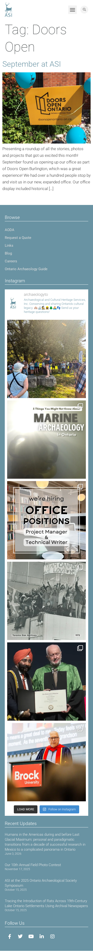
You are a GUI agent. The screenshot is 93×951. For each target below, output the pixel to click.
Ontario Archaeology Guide (26, 269)
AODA (9, 230)
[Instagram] (52, 936)
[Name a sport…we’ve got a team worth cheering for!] (46, 601)
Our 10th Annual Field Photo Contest (33, 865)
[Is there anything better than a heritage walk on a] (46, 359)
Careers (11, 261)
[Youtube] (31, 936)
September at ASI (31, 64)
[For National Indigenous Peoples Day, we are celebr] (46, 762)
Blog (8, 253)
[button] (72, 9)
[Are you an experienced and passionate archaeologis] (46, 520)
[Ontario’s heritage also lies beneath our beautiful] (46, 439)
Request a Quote (18, 238)
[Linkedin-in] (41, 936)
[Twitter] (20, 936)
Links (9, 245)
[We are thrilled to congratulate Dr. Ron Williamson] (46, 681)
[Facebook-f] (9, 936)
